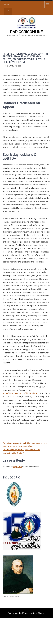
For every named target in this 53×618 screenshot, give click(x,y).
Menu (6, 4)
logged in (17, 466)
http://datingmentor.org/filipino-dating (21, 393)
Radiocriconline (26, 31)
